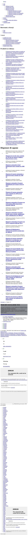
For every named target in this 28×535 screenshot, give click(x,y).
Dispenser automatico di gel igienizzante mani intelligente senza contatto (15, 268)
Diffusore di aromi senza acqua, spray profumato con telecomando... (13, 70)
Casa (4, 3)
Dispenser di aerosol (10, 8)
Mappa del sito (4, 331)
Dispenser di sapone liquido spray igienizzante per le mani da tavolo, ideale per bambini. (15, 250)
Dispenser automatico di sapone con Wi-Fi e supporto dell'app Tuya (15, 222)
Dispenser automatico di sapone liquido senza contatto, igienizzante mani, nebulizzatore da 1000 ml (15, 214)
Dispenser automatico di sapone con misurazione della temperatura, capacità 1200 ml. (15, 204)
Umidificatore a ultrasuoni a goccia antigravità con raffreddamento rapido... (15, 144)
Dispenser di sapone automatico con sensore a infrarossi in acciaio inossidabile (15, 259)
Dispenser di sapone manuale (14, 12)
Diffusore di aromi (9, 6)
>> (5, 302)
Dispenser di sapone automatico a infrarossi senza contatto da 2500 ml (15, 175)
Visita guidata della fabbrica (11, 20)
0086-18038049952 (7, 346)
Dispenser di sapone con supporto (15, 14)
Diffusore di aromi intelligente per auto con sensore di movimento (14, 95)
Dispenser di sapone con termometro (15, 13)
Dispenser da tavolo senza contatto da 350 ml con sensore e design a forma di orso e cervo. (15, 157)
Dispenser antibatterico (21, 334)
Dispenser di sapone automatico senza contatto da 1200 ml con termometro (14, 194)
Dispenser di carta (9, 15)
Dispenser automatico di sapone (14, 10)
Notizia (4, 17)
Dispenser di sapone (10, 9)
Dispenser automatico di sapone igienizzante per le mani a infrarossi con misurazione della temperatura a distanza (15, 288)
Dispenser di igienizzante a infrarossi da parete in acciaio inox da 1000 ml (15, 231)
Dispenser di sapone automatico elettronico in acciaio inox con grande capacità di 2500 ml (14, 240)
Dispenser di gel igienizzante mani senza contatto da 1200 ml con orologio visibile (15, 277)
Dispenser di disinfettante (19, 332)
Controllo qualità (6, 22)
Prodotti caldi (23, 330)
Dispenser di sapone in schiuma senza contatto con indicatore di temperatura (14, 298)
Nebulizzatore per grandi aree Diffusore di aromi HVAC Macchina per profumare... (14, 65)
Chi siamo (5, 19)
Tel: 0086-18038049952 (8, 316)
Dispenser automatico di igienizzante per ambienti (11, 335)
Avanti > (3, 302)
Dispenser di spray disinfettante (7, 332)
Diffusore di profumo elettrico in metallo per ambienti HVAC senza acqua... (15, 57)
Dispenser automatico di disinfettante (8, 334)
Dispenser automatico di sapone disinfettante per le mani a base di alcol (15, 184)
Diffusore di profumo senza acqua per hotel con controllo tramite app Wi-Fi (15, 123)
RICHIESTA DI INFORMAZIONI (8, 314)
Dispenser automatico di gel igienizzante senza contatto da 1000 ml (15, 166)
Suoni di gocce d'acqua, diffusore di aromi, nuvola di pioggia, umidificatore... (14, 130)
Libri (4, 5)
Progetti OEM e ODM (10, 16)
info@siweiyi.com (7, 321)
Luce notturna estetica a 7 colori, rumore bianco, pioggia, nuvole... (14, 138)
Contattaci (5, 21)
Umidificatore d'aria (10, 7)
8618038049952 (6, 366)
